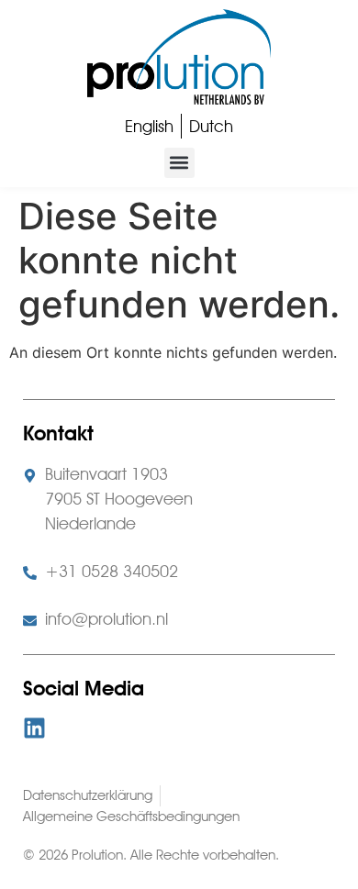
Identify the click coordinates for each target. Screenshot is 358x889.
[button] (179, 163)
